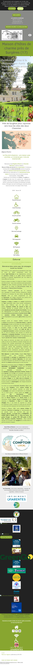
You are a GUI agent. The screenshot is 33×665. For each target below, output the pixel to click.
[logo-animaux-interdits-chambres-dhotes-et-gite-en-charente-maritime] (16, 645)
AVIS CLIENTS (16, 15)
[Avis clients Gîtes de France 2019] (8, 520)
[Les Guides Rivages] (16, 592)
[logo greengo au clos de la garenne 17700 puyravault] (16, 557)
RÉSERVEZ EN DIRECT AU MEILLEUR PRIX (16, 27)
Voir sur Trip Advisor (6, 537)
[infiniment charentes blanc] (16, 648)
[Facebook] (13, 631)
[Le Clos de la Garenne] (12, 35)
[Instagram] (16, 631)
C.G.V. (3, 653)
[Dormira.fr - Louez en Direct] (3, 523)
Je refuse (20, 8)
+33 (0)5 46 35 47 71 (17, 23)
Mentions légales (6, 654)
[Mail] (19, 631)
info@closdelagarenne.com (23, 617)
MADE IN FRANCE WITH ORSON (9, 660)
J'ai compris (12, 8)
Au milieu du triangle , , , (15, 385)
